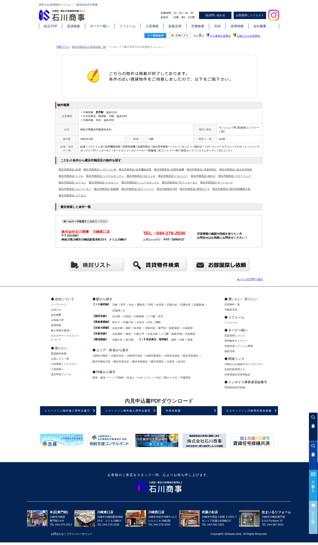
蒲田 (173, 339)
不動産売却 (230, 309)
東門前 (162, 328)
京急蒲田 (117, 333)
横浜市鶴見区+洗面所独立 (202, 169)
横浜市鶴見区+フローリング (234, 176)
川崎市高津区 (153, 355)
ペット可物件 (116, 377)
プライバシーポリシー (79, 533)
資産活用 (174, 26)
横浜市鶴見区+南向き (203, 176)
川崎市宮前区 (172, 355)
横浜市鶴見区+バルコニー (173, 176)
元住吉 (140, 322)
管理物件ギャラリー (236, 340)
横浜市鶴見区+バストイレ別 (100, 169)
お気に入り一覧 (60, 358)
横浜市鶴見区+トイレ (71, 176)
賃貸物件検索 (58, 353)
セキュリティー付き (149, 377)
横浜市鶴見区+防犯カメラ (195, 189)
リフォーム (127, 26)
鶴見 (190, 339)
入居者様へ (57, 369)
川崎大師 (150, 328)
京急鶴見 (190, 333)
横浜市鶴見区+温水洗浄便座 (235, 169)
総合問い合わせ (215, 15)
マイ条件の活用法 (220, 35)
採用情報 (237, 26)
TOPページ (62, 46)
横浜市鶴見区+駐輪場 (106, 189)
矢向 (131, 304)
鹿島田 (141, 304)
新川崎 (129, 339)
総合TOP (50, 26)
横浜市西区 (157, 361)
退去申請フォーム (61, 374)
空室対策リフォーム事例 (238, 346)
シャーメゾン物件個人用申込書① (67, 410)
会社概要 (259, 26)
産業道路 (174, 328)
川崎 (114, 304)
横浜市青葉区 (190, 355)
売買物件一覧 (232, 304)
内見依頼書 (173, 410)
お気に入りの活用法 (248, 35)
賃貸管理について (234, 335)
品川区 (181, 361)
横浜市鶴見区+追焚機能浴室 (135, 169)
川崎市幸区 (117, 355)
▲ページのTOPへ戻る (250, 279)
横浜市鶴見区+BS (167, 189)
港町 (128, 328)
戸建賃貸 (185, 377)
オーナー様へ (99, 26)
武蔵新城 (199, 304)
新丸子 (116, 322)
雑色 (128, 333)
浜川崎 (116, 316)
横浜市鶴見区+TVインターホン (180, 182)
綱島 (158, 322)
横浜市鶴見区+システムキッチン (105, 176)
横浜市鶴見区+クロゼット (104, 182)
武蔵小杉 (172, 304)
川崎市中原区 (135, 355)
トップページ (58, 304)
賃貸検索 (73, 26)
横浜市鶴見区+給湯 (70, 169)
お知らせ (56, 309)
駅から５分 (170, 377)
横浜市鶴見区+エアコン (72, 182)
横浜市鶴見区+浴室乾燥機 (169, 169)
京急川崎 (117, 328)
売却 (217, 26)
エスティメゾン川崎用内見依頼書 (249, 410)
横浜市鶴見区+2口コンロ (141, 176)
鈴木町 (138, 328)
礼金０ (131, 377)
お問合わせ (313, 484)
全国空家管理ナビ (234, 369)
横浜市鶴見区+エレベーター (75, 189)
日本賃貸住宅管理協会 (237, 374)
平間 (150, 304)
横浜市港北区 (121, 361)
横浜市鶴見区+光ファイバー (137, 189)
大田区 (171, 361)
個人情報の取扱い (61, 330)
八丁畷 (151, 316)
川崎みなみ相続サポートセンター (243, 364)
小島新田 (187, 328)
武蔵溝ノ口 (118, 310)
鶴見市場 (177, 333)
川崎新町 (139, 316)
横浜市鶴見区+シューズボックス (140, 182)
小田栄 (127, 316)
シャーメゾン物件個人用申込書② (128, 410)
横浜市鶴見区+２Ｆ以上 (72, 195)
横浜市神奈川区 (101, 361)
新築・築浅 (98, 377)
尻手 (123, 304)
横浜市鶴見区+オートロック (216, 182)
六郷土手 (139, 333)
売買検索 (197, 26)
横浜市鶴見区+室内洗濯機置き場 (231, 189)
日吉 (150, 322)
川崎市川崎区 (100, 355)
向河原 (160, 304)
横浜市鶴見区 (140, 361)
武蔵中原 (185, 304)
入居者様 (152, 26)
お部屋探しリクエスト (250, 15)
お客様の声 (57, 320)
